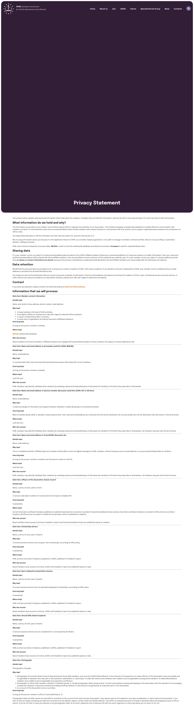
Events (133, 9)
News (167, 9)
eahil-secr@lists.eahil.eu (75, 287)
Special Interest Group (150, 9)
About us (103, 9)
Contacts (178, 9)
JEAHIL (123, 9)
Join (114, 9)
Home (92, 9)
